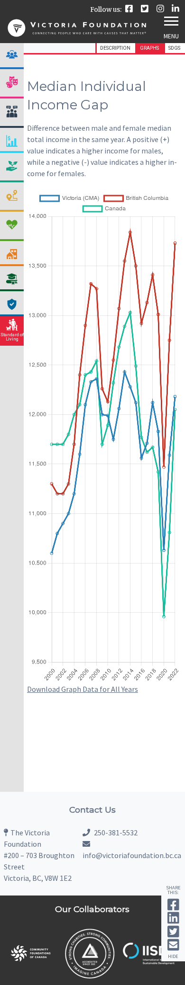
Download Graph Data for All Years (82, 689)
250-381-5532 (115, 832)
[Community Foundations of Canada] (30, 968)
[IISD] (149, 962)
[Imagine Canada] (90, 977)
